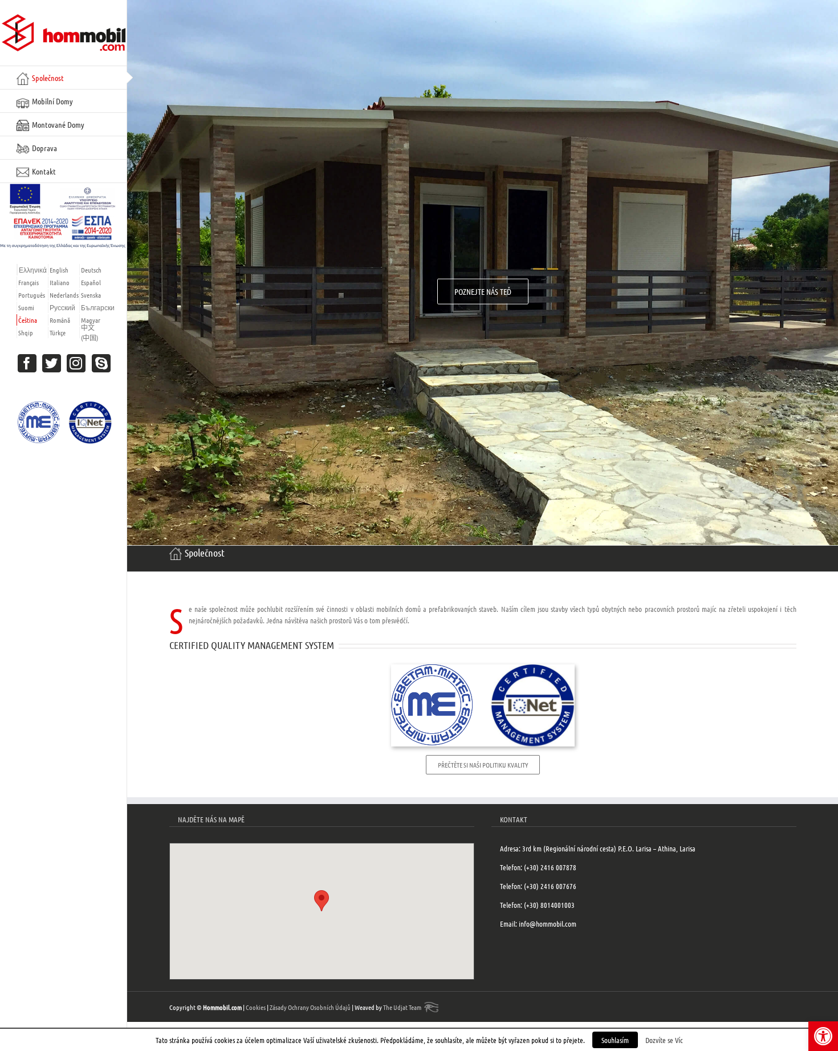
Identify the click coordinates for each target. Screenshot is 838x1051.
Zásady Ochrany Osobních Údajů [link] (310, 1007)
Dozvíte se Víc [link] (664, 1040)
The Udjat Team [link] (402, 1007)
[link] (823, 1036)
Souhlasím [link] (615, 1040)
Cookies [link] (256, 1007)
